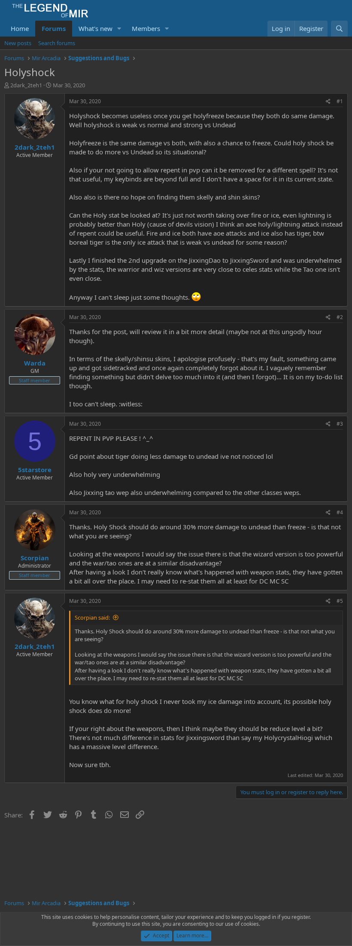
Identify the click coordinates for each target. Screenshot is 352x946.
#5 (340, 601)
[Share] (328, 102)
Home (20, 28)
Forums (54, 28)
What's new (95, 28)
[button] (119, 29)
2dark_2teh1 (26, 85)
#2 (340, 317)
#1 (340, 101)
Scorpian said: (92, 617)
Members (146, 28)
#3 (340, 423)
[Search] (339, 29)
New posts (17, 43)
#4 (340, 512)
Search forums (56, 43)
